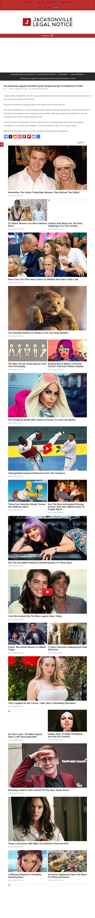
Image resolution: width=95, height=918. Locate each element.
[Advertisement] (47, 55)
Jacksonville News (40, 89)
